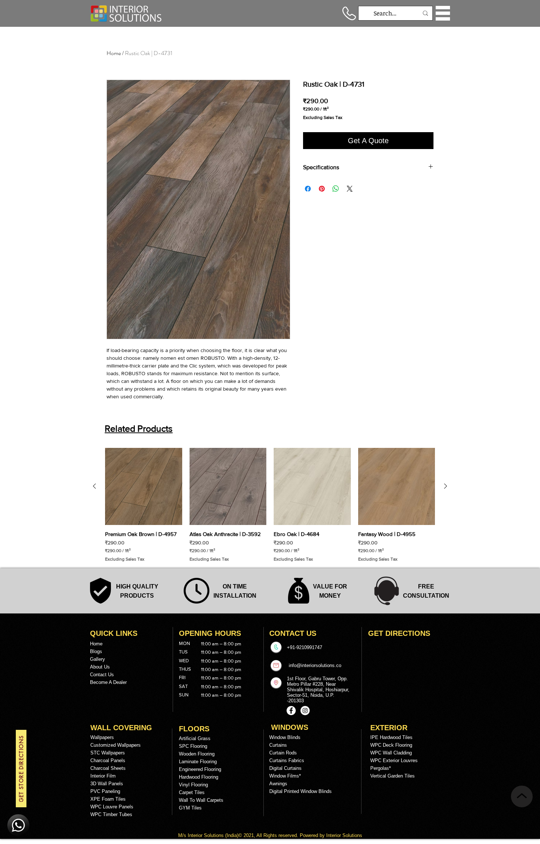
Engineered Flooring (200, 769)
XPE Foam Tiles (108, 799)
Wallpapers (102, 737)
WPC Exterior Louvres (394, 760)
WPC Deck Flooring (391, 745)
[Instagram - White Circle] (305, 710)
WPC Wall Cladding (391, 753)
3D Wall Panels (106, 783)
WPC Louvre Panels (111, 806)
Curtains (278, 745)
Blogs (96, 651)
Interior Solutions (206, 835)
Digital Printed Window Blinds (300, 791)
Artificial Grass (194, 738)
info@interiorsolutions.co (315, 665)
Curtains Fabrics (286, 760)
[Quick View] (143, 486)
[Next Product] (445, 486)
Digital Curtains (285, 768)
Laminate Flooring (198, 761)
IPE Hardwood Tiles (391, 737)
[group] (270, 505)
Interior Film (103, 776)
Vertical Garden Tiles (392, 776)
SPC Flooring (193, 746)
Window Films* (285, 776)
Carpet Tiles (192, 792)
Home (114, 53)
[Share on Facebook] (307, 188)
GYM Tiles (190, 808)
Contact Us (102, 674)
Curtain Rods (283, 753)
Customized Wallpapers (115, 745)
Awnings (278, 783)
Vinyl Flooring (193, 784)
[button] (443, 13)
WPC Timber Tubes (111, 814)
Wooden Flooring (197, 754)
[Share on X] (349, 188)
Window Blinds (284, 737)
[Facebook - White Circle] (291, 710)
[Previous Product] (94, 486)
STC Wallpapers (107, 753)
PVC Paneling (105, 791)
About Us (100, 667)
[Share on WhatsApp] (335, 188)
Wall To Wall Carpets (201, 800)
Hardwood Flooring (198, 777)
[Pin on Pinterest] (321, 188)
